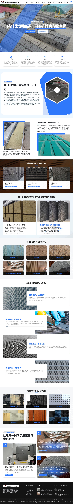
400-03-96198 (61, 490)
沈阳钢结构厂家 (30, 490)
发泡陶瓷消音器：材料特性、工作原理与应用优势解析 (19, 467)
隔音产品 (37, 2)
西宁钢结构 (29, 493)
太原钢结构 (29, 491)
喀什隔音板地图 (61, 499)
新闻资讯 (54, 2)
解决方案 (60, 2)
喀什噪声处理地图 (55, 499)
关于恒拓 (32, 2)
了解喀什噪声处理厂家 (43, 31)
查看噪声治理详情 (42, 475)
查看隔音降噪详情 (42, 450)
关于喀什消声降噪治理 (30, 31)
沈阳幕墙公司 (29, 494)
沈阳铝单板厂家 (30, 489)
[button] (67, 178)
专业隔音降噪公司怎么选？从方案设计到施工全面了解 (53, 467)
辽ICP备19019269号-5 (48, 499)
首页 (27, 2)
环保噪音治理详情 (8, 474)
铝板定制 (43, 2)
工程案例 (49, 2)
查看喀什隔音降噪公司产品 (10, 186)
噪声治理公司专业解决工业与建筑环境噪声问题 (53, 443)
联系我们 (66, 2)
